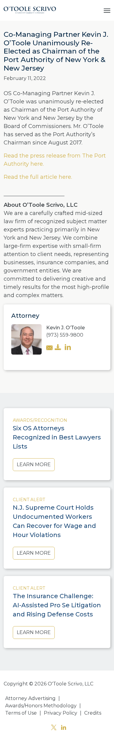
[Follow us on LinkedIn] (63, 728)
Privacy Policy (60, 713)
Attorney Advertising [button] (30, 698)
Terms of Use (21, 713)
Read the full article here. (39, 177)
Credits (92, 713)
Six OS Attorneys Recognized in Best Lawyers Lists (57, 437)
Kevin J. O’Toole (65, 328)
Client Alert (29, 499)
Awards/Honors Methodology (41, 706)
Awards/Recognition (40, 420)
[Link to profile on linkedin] (67, 348)
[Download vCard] (58, 348)
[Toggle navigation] (107, 10)
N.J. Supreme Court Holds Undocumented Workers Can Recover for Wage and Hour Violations (54, 521)
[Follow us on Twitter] (54, 728)
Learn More (34, 464)
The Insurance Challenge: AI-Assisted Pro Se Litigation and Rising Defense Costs (57, 605)
